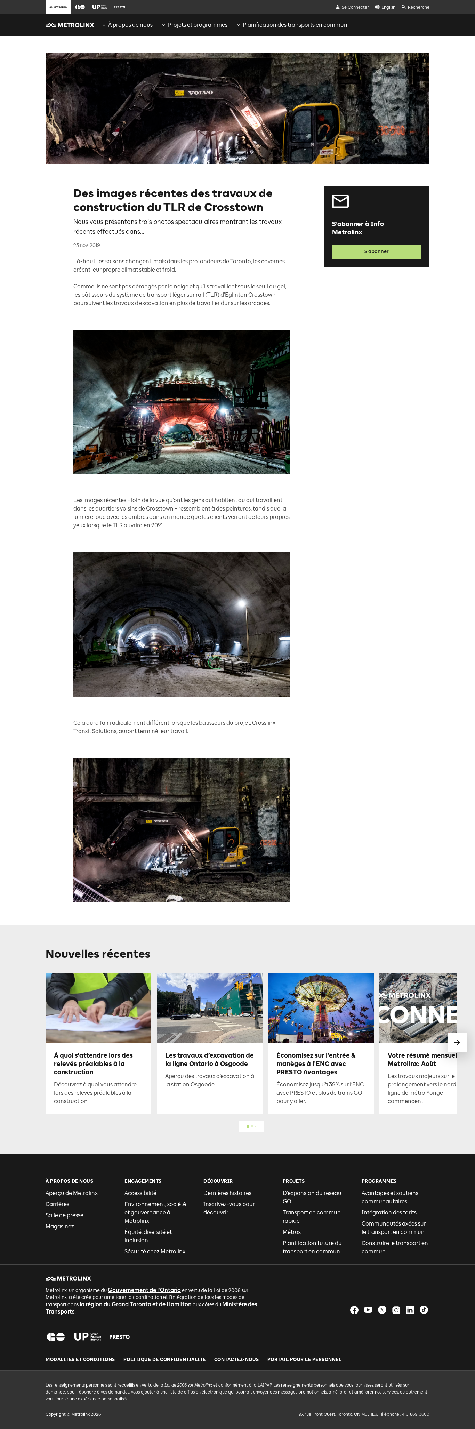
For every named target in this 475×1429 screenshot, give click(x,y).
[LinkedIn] (410, 1310)
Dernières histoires (227, 1193)
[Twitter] (382, 1310)
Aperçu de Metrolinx (72, 1193)
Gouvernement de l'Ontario (144, 1290)
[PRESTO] (120, 1337)
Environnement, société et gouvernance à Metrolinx (155, 1212)
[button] (80, 7)
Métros (292, 1232)
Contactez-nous (236, 1360)
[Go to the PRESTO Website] (120, 7)
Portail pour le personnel (304, 1360)
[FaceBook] (354, 1310)
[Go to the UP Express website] (100, 7)
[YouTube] (368, 1310)
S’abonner (376, 252)
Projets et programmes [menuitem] (197, 25)
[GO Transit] (56, 1337)
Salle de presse (64, 1215)
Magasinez (60, 1226)
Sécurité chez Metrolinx (154, 1251)
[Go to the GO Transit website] (80, 7)
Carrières (57, 1204)
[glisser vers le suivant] (457, 1042)
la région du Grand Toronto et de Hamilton (136, 1304)
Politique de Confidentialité (164, 1360)
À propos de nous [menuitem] (130, 25)
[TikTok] (423, 1310)
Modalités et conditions (80, 1360)
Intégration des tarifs (389, 1212)
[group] (127, 25)
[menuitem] (127, 25)
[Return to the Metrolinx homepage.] (70, 25)
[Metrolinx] (68, 1278)
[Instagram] (396, 1310)
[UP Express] (87, 1337)
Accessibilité (140, 1193)
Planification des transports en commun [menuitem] (295, 25)
